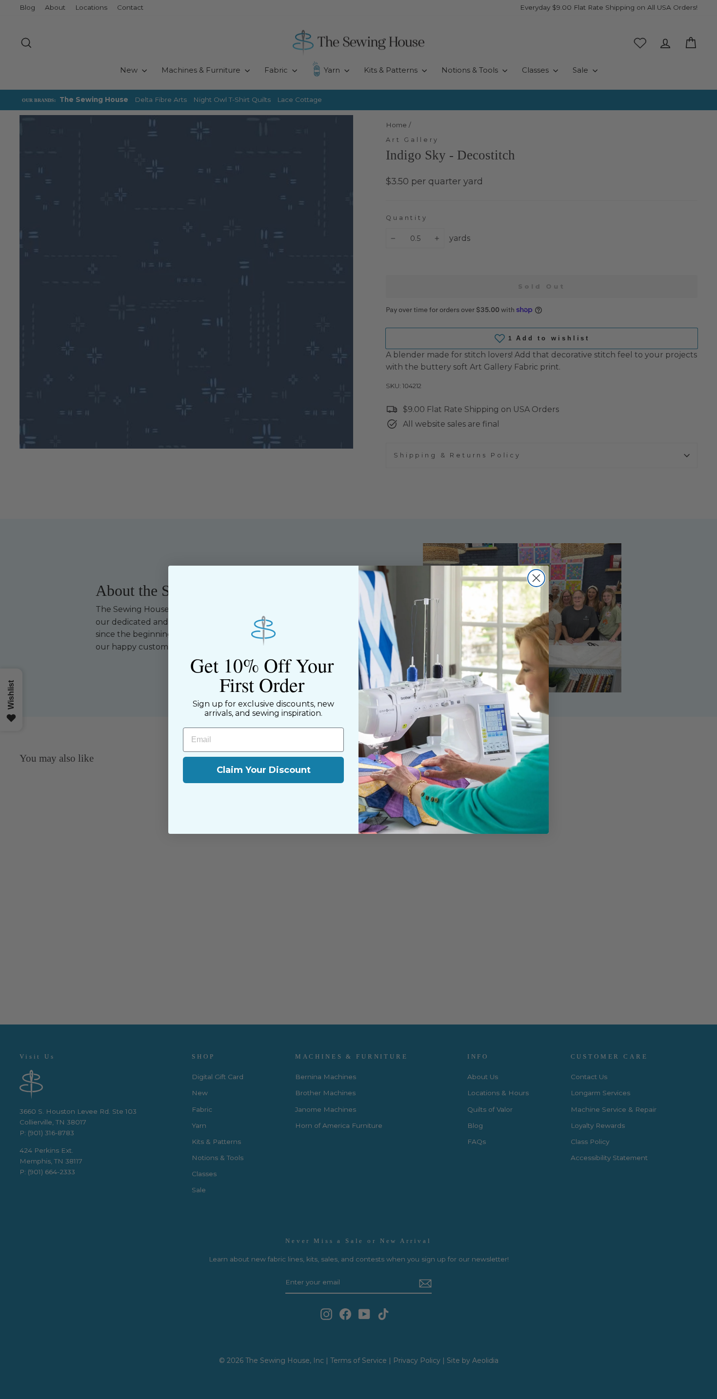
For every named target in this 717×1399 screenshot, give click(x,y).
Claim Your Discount (264, 770)
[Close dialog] (536, 578)
